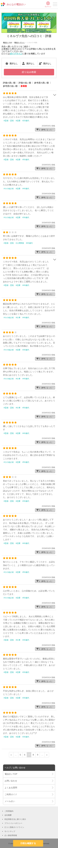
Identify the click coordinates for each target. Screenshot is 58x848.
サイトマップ (9, 831)
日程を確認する (28, 843)
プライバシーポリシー (13, 823)
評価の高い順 (9, 83)
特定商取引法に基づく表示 (15, 819)
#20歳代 (25, 121)
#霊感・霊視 (9, 121)
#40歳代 (25, 189)
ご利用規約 (8, 811)
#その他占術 (9, 189)
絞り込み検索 (29, 72)
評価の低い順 (25, 83)
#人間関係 (20, 243)
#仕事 (18, 318)
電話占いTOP (7, 42)
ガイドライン (16, 53)
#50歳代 (25, 160)
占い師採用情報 (10, 835)
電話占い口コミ (19, 42)
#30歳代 (25, 217)
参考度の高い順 (41, 83)
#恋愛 (18, 121)
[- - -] (55, 5)
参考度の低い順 (10, 86)
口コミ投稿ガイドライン (14, 827)
